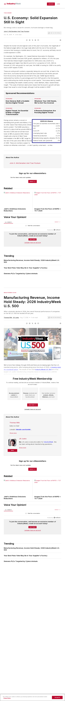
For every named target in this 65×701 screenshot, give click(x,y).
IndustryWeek (48, 442)
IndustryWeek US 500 (10, 292)
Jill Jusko (16, 317)
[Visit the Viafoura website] (57, 230)
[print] (60, 40)
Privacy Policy (7, 698)
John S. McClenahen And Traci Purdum (16, 31)
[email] (38, 40)
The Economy (8, 13)
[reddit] (35, 40)
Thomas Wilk (8, 317)
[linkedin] (29, 40)
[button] (5, 4)
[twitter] (32, 40)
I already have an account (32, 242)
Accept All (57, 697)
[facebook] (27, 40)
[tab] (8, 222)
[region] (32, 226)
